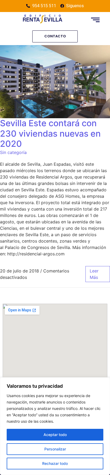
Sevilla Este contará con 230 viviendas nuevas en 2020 (50, 133)
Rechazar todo (55, 463)
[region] (55, 426)
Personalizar (55, 449)
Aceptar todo (55, 434)
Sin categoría (13, 152)
